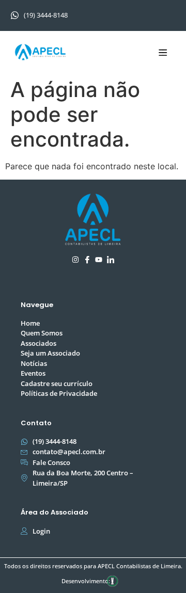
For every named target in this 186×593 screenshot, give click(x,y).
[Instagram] (75, 259)
